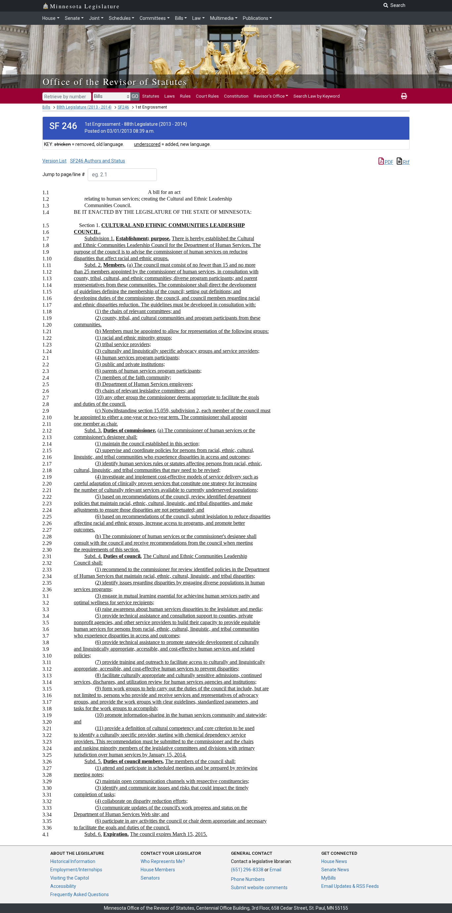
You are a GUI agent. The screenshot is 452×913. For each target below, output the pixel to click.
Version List (54, 160)
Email (275, 869)
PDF (388, 162)
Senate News (335, 869)
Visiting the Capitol (69, 878)
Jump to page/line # (63, 174)
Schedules (120, 18)
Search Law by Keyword (317, 96)
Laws (169, 96)
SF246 (123, 107)
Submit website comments (259, 887)
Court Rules (207, 96)
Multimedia (222, 18)
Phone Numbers (248, 879)
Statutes (150, 96)
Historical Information (72, 861)
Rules (185, 96)
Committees (153, 18)
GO (135, 96)
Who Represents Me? (163, 861)
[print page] (404, 96)
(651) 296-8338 (247, 869)
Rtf (406, 162)
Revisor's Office (269, 96)
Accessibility (63, 886)
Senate (72, 18)
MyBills (328, 878)
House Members (158, 869)
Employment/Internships (76, 869)
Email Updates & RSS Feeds (350, 886)
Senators (150, 878)
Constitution (236, 96)
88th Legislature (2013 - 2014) (84, 107)
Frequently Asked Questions (79, 894)
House (49, 18)
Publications (255, 18)
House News (334, 861)
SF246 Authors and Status (97, 160)
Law (196, 18)
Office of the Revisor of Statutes (115, 81)
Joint (94, 18)
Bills (179, 18)
